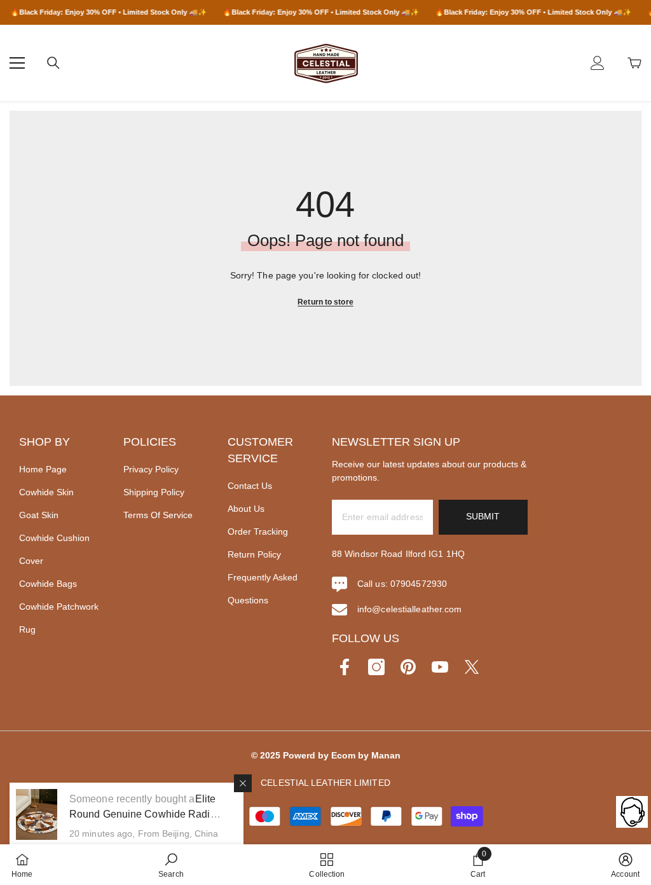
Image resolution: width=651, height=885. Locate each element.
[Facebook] (344, 667)
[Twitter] (471, 667)
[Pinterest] (408, 667)
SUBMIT (483, 516)
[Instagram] (376, 667)
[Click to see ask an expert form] (632, 812)
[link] (171, 864)
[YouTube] (440, 667)
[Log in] (598, 63)
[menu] (17, 63)
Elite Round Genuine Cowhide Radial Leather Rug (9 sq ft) (144, 814)
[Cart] (634, 63)
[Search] (53, 63)
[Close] (243, 783)
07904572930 (418, 584)
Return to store (325, 302)
